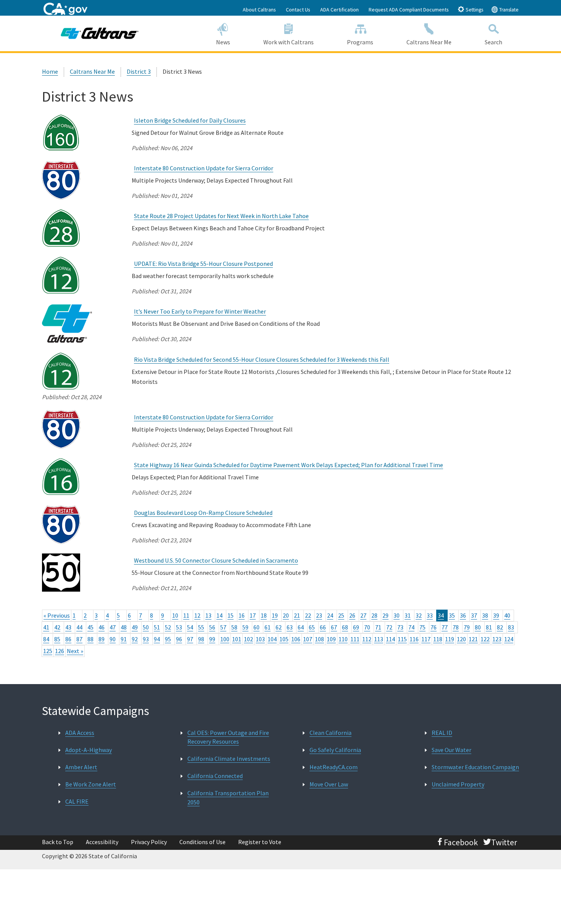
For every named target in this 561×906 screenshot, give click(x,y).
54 (190, 627)
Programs (360, 42)
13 (208, 615)
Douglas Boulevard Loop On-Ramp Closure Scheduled (203, 512)
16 (242, 615)
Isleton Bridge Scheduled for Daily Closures (190, 120)
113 (378, 639)
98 (201, 639)
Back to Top (57, 842)
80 (478, 627)
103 (260, 639)
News (223, 42)
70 (367, 627)
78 (456, 627)
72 (389, 627)
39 (496, 615)
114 (390, 639)
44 (79, 627)
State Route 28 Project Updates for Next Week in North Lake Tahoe (221, 216)
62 (279, 627)
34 (441, 615)
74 (411, 627)
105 (284, 639)
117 (425, 639)
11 (186, 615)
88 (90, 639)
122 (485, 639)
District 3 (139, 71)
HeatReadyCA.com (334, 767)
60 (256, 627)
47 (113, 627)
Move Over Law (329, 784)
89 (101, 639)
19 (275, 615)
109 (331, 639)
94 (157, 639)
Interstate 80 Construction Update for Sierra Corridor (203, 168)
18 (264, 615)
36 (463, 615)
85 (57, 639)
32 (419, 615)
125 (47, 651)
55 (201, 627)
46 (101, 627)
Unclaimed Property (458, 784)
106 (295, 639)
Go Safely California (335, 750)
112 (366, 639)
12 (197, 615)
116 (414, 639)
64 (301, 627)
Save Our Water (451, 750)
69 (356, 627)
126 (59, 651)
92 (135, 639)
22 (308, 615)
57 (223, 627)
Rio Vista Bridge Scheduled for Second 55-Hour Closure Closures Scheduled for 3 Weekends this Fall (261, 359)
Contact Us (298, 9)
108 (319, 639)
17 (253, 615)
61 (267, 627)
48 (124, 627)
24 (330, 615)
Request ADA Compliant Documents (409, 9)
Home (50, 71)
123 (496, 639)
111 (354, 639)
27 (363, 615)
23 (319, 615)
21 (297, 615)
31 (408, 615)
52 (168, 627)
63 (290, 627)
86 (68, 639)
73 (400, 627)
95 (168, 639)
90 (113, 639)
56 (212, 627)
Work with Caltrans (288, 42)
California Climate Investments (228, 758)
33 (430, 615)
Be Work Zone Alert (90, 784)
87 (79, 639)
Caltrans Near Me (428, 42)
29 (385, 615)
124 (508, 639)
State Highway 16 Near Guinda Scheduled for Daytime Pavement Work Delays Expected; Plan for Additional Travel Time (288, 465)
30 (396, 615)
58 (234, 627)
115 (402, 639)
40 (507, 615)
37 (474, 615)
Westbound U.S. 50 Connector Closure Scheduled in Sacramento (216, 560)
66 (323, 627)
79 (467, 627)
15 (230, 615)
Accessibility (102, 842)
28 (374, 615)
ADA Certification (339, 9)
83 (511, 627)
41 (46, 627)
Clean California (330, 732)
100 (224, 639)
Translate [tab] (508, 9)
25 (341, 615)
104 (272, 639)
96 (179, 639)
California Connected (215, 776)
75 (422, 627)
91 (124, 639)
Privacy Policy (149, 842)
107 (307, 639)
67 (334, 627)
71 (378, 627)
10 (175, 615)
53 (179, 627)
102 (248, 639)
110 (343, 639)
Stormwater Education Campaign (475, 767)
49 (135, 627)
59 (245, 627)
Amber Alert (81, 767)
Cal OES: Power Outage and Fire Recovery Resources (228, 737)
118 (437, 639)
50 (146, 627)
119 (449, 639)
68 (345, 627)
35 (452, 615)
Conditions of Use (202, 842)
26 (352, 615)
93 (146, 639)
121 (473, 639)
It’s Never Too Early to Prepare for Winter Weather (200, 311)
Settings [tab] (473, 9)
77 (445, 627)
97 (190, 639)
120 (461, 639)
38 (485, 615)
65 (312, 627)
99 (212, 639)
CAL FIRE (77, 801)
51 (157, 627)
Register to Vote (259, 842)
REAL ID (442, 732)
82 (500, 627)
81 (489, 627)
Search (493, 42)
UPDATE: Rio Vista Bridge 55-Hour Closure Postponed (203, 263)
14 (219, 615)
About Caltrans (259, 9)
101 (236, 639)
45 (90, 627)
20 (286, 615)
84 (46, 639)
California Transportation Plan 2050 (228, 797)
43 (68, 627)
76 (433, 627)
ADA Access (79, 732)
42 (57, 627)
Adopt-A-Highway (88, 750)
